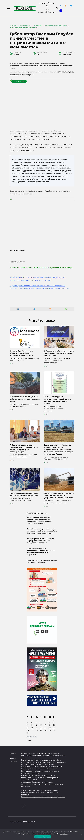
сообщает (14, 75)
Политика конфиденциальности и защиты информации (43, 797)
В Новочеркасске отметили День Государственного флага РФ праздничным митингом (40, 541)
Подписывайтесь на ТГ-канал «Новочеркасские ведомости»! (43, 288)
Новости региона (19, 81)
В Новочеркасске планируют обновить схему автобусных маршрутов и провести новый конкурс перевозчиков (39, 520)
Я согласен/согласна (42, 837)
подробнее (45, 832)
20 (41, 728)
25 (32, 730)
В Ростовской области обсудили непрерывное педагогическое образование (59, 353)
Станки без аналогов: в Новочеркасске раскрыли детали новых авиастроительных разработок (40, 552)
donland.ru (20, 251)
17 (27, 728)
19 (36, 728)
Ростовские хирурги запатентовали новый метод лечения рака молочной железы (57, 400)
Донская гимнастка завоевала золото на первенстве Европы (24, 494)
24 (28, 730)
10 (27, 725)
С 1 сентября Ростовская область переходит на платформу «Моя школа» (21, 353)
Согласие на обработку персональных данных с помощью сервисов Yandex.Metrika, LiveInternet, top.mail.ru (40, 792)
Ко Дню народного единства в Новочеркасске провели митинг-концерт (41, 268)
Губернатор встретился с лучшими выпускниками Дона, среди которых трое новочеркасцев (24, 448)
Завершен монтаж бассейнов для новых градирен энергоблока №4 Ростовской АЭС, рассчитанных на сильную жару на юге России (58, 449)
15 (49, 725)
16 (54, 725)
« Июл (29, 740)
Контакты (13, 761)
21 (45, 728)
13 (41, 725)
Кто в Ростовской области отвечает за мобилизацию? (33, 277)
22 (50, 728)
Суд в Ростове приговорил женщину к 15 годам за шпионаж (42, 561)
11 (31, 725)
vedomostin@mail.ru (46, 12)
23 (54, 728)
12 (36, 725)
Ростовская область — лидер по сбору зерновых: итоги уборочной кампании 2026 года (59, 495)
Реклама (13, 754)
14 (45, 725)
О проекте (13, 758)
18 (32, 728)
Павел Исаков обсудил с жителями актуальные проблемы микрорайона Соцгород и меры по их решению (42, 531)
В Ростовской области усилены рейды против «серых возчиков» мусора (25, 399)
